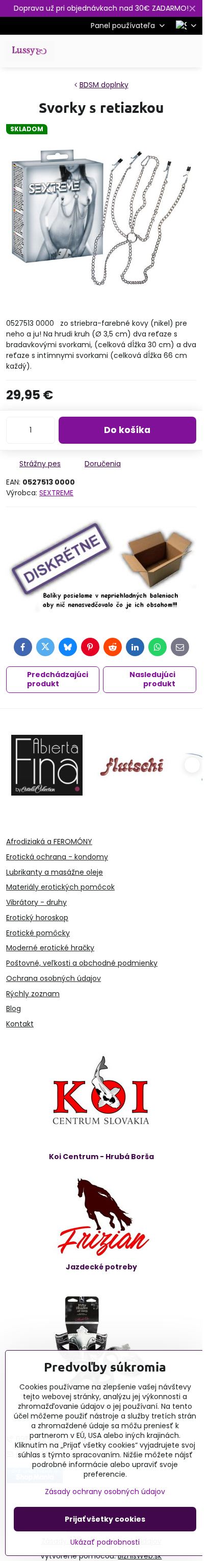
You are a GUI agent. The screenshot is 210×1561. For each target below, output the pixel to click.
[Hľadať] (141, 51)
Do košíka (127, 430)
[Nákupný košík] (165, 51)
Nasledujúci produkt (152, 679)
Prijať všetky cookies (105, 1519)
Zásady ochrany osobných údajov (105, 1491)
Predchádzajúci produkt (57, 679)
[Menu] (190, 51)
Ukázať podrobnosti (105, 1542)
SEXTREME (56, 493)
